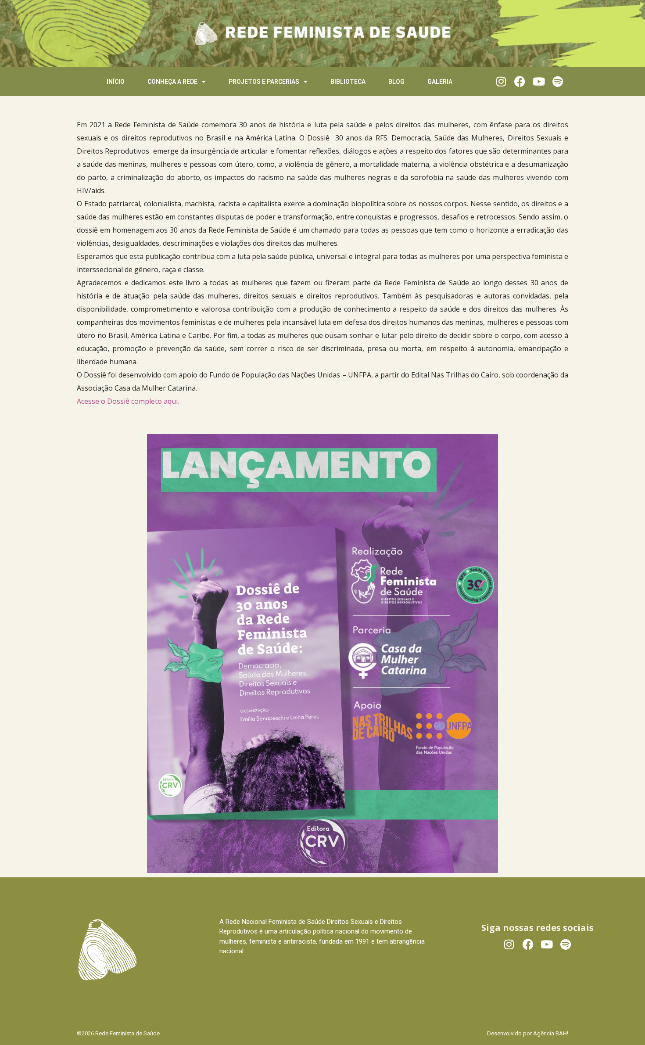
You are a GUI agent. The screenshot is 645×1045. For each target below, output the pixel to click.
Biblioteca (348, 81)
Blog (396, 81)
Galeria (439, 81)
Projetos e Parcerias (264, 81)
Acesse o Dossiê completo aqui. (128, 401)
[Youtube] (538, 81)
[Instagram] (500, 81)
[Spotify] (557, 81)
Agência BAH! (550, 1033)
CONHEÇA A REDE (172, 81)
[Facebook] (519, 81)
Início (116, 81)
